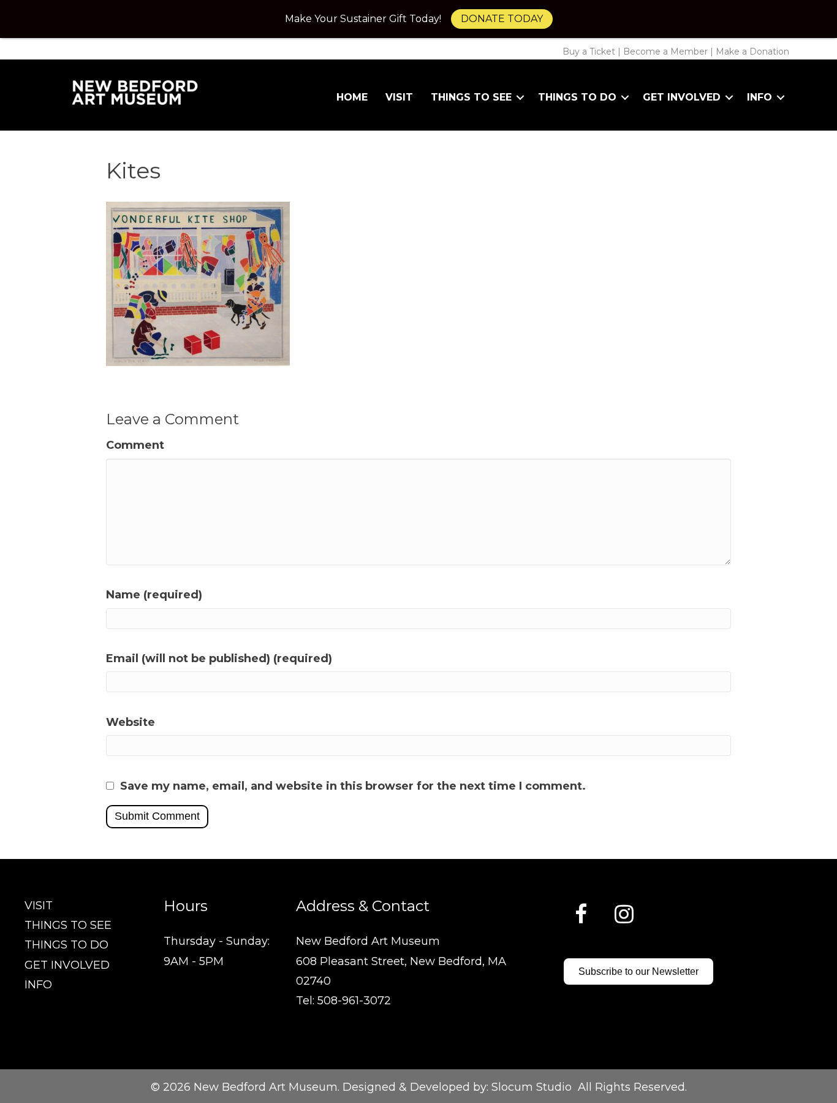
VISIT (39, 905)
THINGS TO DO (66, 945)
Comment (135, 445)
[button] (520, 97)
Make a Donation (752, 51)
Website (130, 722)
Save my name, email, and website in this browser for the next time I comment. (353, 786)
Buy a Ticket (588, 51)
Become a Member (665, 51)
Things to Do (577, 97)
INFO (38, 984)
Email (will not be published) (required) (219, 658)
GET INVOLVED (67, 965)
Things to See (471, 97)
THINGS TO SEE (68, 925)
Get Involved (682, 97)
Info (759, 97)
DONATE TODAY (502, 19)
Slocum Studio (531, 1087)
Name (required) (154, 594)
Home (352, 97)
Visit (399, 97)
